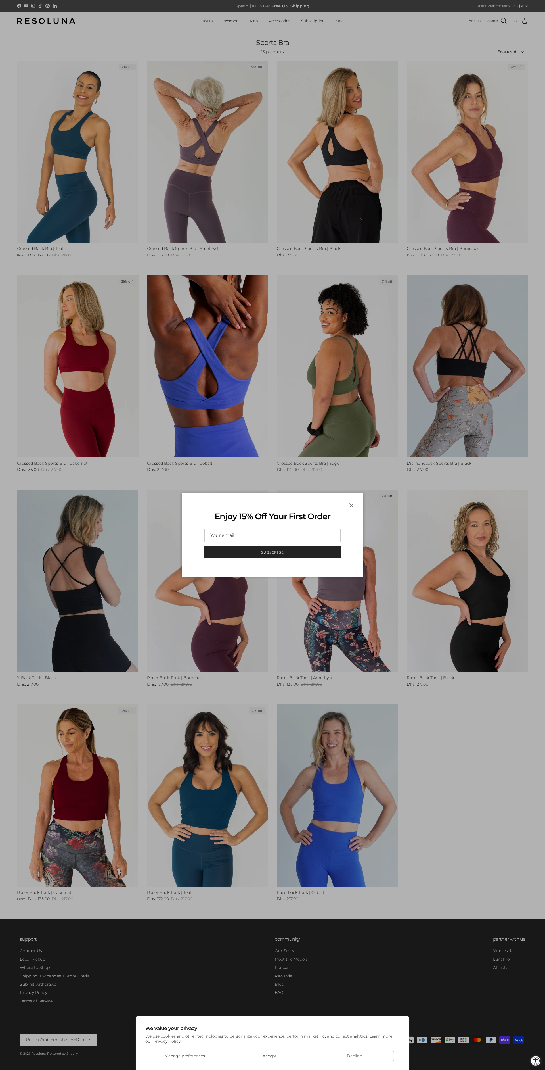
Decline (354, 1055)
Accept (269, 1055)
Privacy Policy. (167, 1041)
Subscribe (272, 552)
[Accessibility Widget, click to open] (535, 1060)
